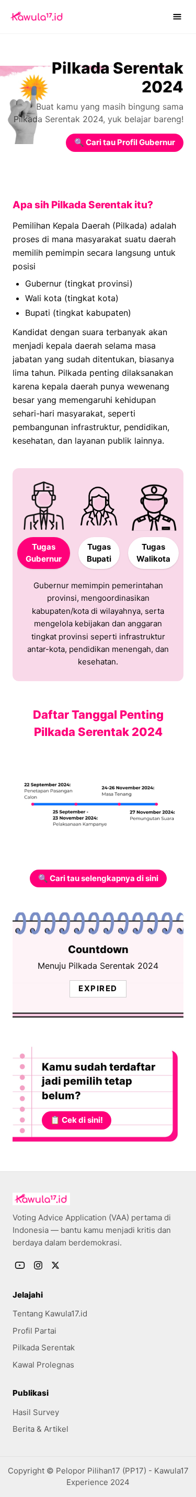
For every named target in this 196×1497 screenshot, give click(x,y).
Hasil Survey (36, 1412)
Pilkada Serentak (44, 1347)
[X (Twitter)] (55, 1265)
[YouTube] (20, 1265)
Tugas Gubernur (44, 553)
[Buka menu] (177, 16)
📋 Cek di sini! (76, 1120)
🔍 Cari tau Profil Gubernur (124, 142)
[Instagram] (38, 1265)
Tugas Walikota (153, 553)
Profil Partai (34, 1331)
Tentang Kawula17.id (50, 1313)
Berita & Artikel (40, 1429)
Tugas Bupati (99, 553)
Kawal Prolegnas (43, 1365)
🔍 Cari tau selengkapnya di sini (98, 878)
